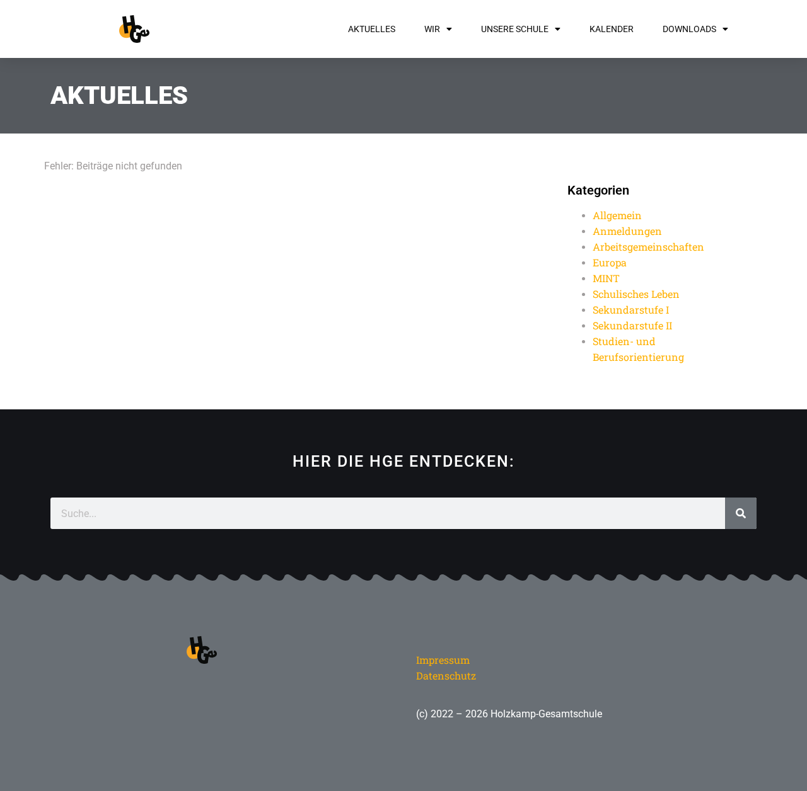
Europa (610, 262)
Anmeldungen (627, 230)
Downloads (689, 29)
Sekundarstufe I (631, 309)
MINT (606, 278)
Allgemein (617, 215)
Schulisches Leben (636, 293)
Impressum (443, 659)
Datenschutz (446, 675)
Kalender (611, 29)
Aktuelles (371, 29)
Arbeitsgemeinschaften (648, 246)
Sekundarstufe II (632, 325)
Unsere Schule (515, 29)
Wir (432, 29)
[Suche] (741, 513)
